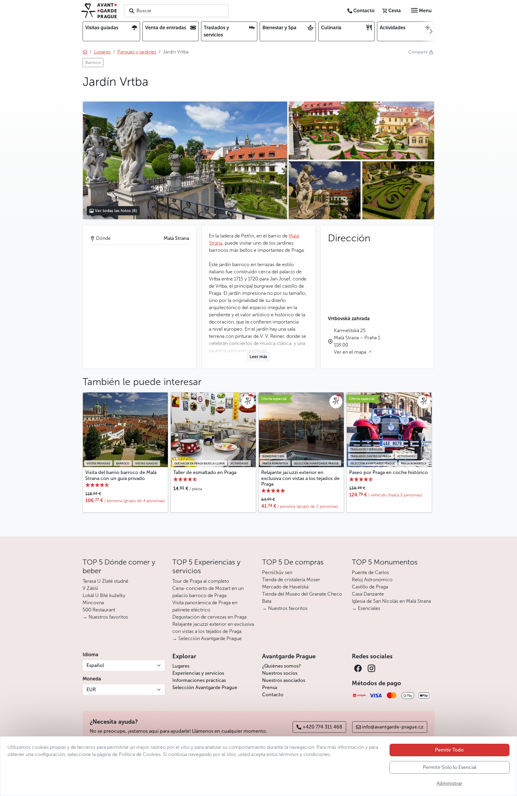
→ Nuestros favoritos (105, 617)
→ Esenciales (366, 608)
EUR (91, 689)
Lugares (180, 666)
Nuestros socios (279, 673)
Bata (266, 601)
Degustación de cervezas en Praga (209, 617)
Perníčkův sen (277, 572)
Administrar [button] (449, 783)
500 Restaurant (99, 610)
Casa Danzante (368, 594)
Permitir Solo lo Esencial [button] (449, 767)
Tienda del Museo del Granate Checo (302, 594)
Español (95, 665)
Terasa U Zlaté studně (105, 581)
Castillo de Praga (370, 587)
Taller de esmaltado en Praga (204, 472)
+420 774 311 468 (322, 727)
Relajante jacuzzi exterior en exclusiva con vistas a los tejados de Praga (300, 478)
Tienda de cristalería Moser (291, 579)
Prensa (269, 687)
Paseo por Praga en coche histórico (388, 472)
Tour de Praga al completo (200, 581)
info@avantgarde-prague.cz (392, 727)
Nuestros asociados (283, 680)
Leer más (258, 356)
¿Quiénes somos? (281, 666)
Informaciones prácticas (199, 680)
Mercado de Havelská (285, 587)
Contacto (272, 694)
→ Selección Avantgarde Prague (207, 638)
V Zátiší (90, 588)
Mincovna (93, 602)
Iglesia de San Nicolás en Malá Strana (391, 601)
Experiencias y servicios (198, 673)
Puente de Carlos (370, 572)
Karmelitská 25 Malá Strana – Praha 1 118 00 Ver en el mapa (357, 341)
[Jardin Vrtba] (185, 160)
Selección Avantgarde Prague (204, 687)
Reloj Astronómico (372, 579)
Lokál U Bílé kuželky (104, 595)
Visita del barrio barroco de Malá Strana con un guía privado (120, 475)
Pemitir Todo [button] (449, 750)
